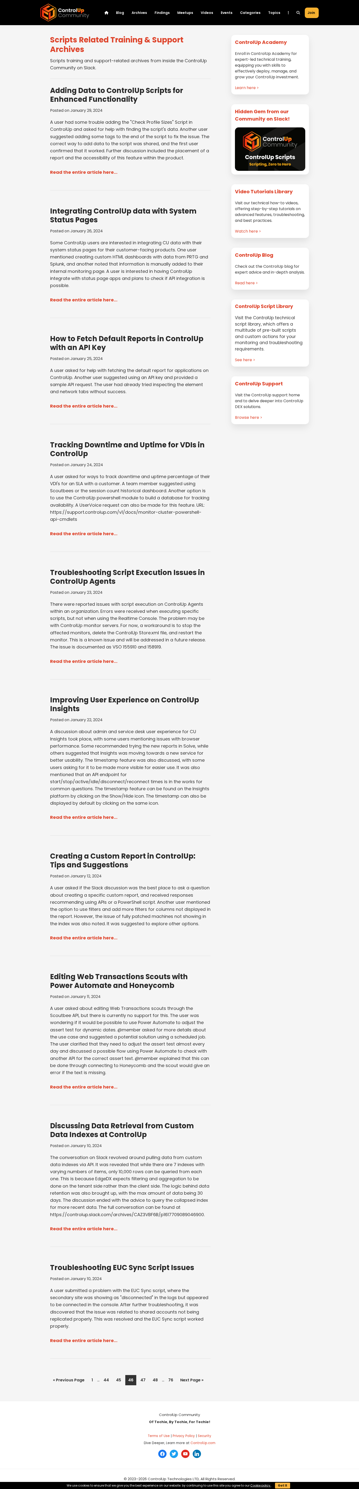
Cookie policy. (260, 1485)
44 (107, 1380)
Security (204, 1436)
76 (172, 1380)
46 (132, 1380)
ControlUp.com (202, 1443)
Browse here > (248, 417)
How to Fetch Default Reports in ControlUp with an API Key (126, 343)
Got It (282, 1485)
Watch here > (248, 231)
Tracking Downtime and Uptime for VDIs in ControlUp (127, 449)
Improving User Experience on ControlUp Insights (124, 704)
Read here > (246, 283)
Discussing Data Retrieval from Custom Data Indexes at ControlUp (122, 1130)
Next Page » (191, 1381)
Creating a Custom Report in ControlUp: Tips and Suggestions (122, 860)
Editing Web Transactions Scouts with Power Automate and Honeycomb (119, 981)
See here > (245, 360)
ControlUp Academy (261, 42)
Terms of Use (159, 1436)
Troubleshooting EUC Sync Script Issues (122, 1268)
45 (120, 1380)
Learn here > (247, 88)
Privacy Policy (184, 1436)
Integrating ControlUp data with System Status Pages (123, 215)
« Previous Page (68, 1381)
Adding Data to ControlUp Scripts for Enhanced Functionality (116, 95)
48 (156, 1380)
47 (144, 1380)
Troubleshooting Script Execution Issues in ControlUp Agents (127, 577)
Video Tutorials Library (264, 191)
